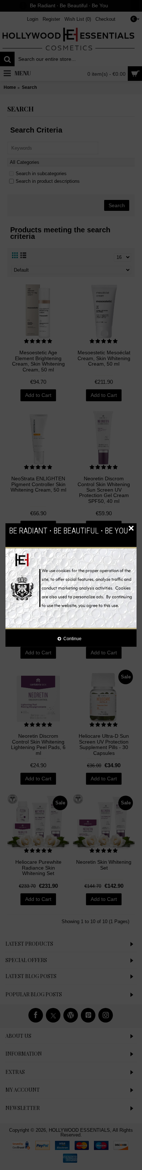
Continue (72, 638)
